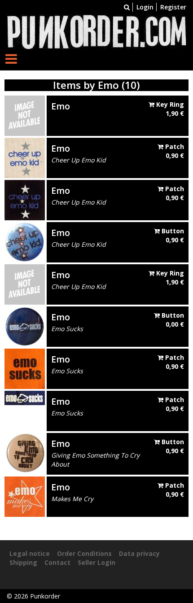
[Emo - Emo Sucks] (24, 326)
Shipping (23, 562)
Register (173, 7)
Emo (60, 106)
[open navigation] (11, 58)
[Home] (96, 31)
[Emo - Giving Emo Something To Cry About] (24, 452)
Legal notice (29, 553)
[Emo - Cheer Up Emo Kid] (24, 157)
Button (172, 235)
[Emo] (24, 115)
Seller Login (96, 562)
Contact (57, 562)
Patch (173, 151)
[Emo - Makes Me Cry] (24, 496)
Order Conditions (84, 553)
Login (145, 7)
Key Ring (169, 109)
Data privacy (139, 553)
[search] (127, 7)
